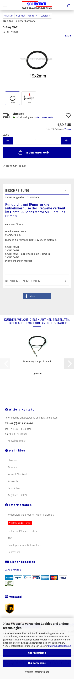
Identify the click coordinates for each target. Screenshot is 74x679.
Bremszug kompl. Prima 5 (37, 361)
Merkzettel (13, 481)
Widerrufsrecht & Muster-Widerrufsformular (31, 514)
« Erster (8, 15)
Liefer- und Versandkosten (22, 531)
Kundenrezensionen (22, 281)
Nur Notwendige (37, 663)
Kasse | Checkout (17, 474)
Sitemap (12, 467)
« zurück (20, 15)
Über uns (13, 460)
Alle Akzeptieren (37, 652)
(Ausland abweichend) (43, 117)
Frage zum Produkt (16, 165)
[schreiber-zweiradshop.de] (37, 5)
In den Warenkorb (37, 152)
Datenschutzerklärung (59, 646)
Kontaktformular (17, 440)
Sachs (68, 35)
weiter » (32, 15)
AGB (10, 538)
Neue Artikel (14, 488)
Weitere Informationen (37, 671)
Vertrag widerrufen (19, 523)
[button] (8, 140)
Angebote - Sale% (17, 495)
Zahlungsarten (13, 570)
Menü (5, 5)
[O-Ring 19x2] (37, 60)
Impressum (14, 552)
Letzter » (45, 15)
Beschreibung (17, 190)
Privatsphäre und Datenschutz (24, 545)
